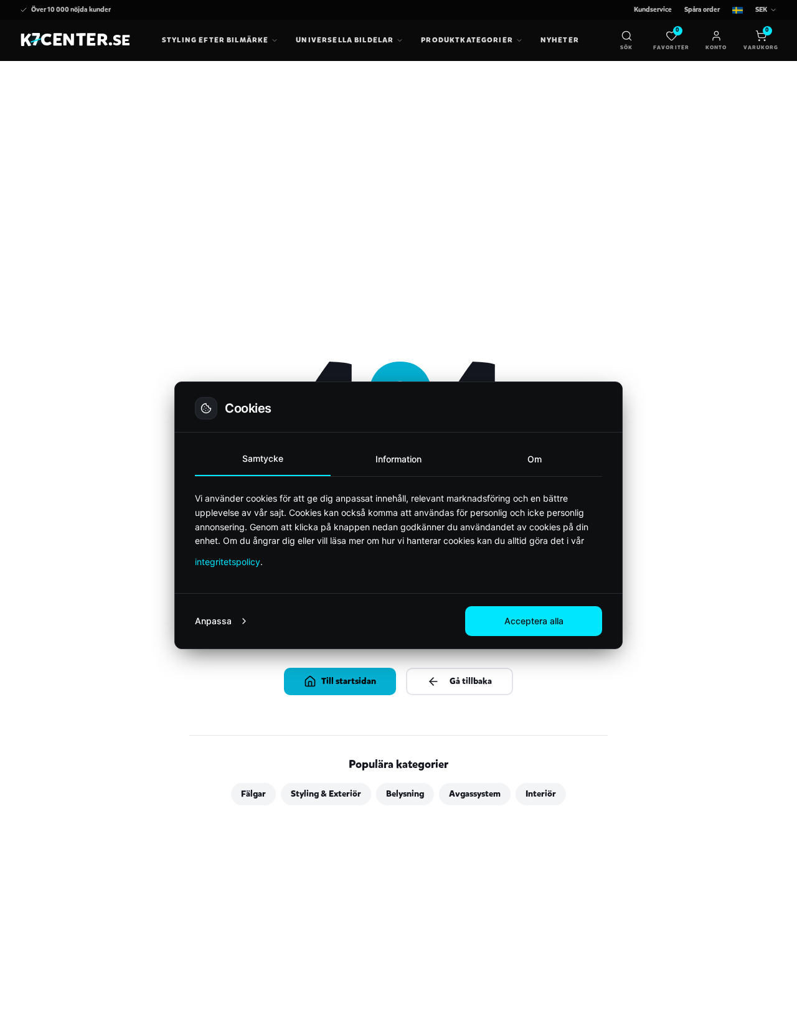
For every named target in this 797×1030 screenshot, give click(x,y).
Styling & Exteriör (326, 794)
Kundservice (653, 9)
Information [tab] (398, 459)
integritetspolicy (227, 561)
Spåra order (702, 9)
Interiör (541, 794)
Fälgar (253, 794)
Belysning (405, 794)
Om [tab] (534, 459)
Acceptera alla (534, 621)
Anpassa (213, 621)
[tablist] (398, 459)
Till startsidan (348, 681)
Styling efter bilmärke (215, 40)
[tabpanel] (398, 530)
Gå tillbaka (471, 681)
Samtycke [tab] (262, 458)
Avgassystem (475, 794)
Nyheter (559, 40)
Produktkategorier (467, 40)
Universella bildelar (345, 40)
